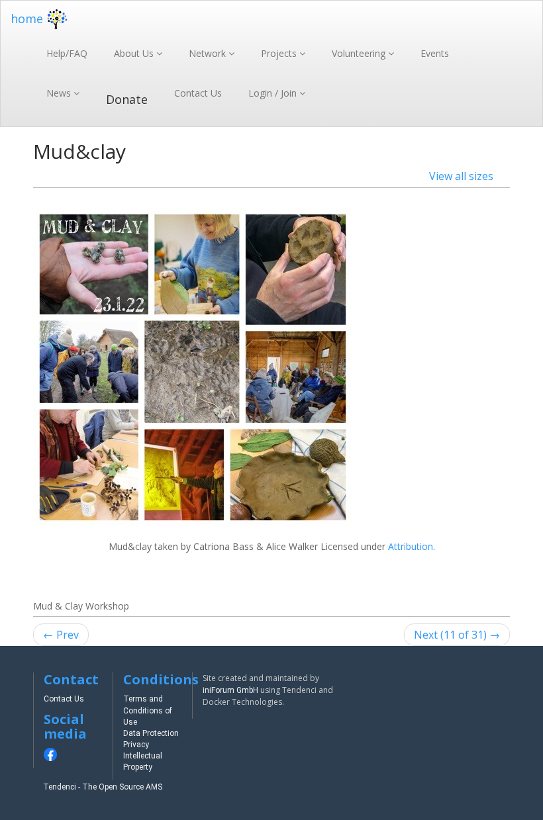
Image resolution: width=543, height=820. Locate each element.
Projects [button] (280, 53)
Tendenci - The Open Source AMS (102, 787)
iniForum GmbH (230, 690)
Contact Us (198, 93)
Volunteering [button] (360, 53)
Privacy (136, 745)
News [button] (60, 93)
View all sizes (461, 176)
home (27, 18)
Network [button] (208, 53)
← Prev (61, 634)
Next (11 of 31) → (457, 634)
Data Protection (151, 733)
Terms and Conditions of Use (147, 710)
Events (434, 53)
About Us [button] (135, 53)
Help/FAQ (66, 53)
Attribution (410, 546)
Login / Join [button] (273, 93)
